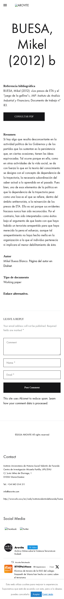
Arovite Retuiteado (22, 562)
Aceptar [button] (36, 594)
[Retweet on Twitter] (12, 562)
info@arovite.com (11, 491)
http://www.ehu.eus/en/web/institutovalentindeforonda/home (33, 498)
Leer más (47, 594)
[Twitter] (24, 529)
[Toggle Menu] (5, 5)
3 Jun (51, 567)
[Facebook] (10, 529)
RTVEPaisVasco (23, 566)
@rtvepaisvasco (39, 567)
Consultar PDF (24, 116)
